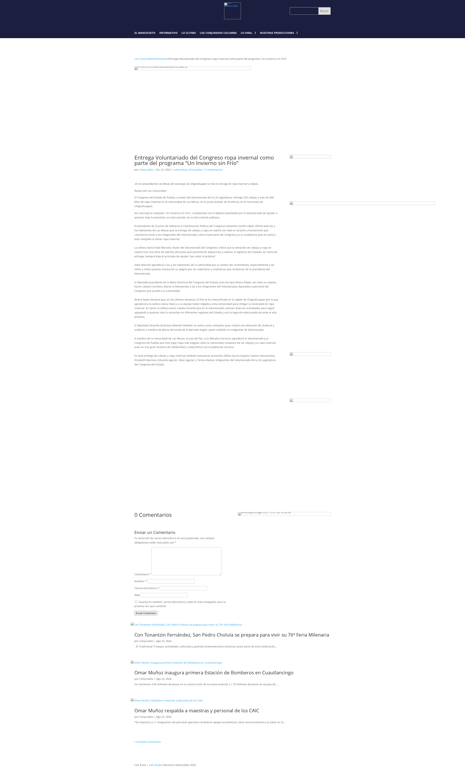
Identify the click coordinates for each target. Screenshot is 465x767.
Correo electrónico (146, 588)
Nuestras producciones (277, 33)
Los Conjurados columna (218, 33)
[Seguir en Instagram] (146, 11)
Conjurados (146, 169)
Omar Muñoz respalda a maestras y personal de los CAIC (196, 710)
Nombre (140, 581)
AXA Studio (156, 765)
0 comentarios (214, 169)
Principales (195, 169)
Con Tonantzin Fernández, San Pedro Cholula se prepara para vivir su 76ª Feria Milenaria (231, 634)
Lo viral (246, 33)
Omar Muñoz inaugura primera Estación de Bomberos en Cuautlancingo (214, 672)
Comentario (142, 574)
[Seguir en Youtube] (162, 11)
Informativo (168, 33)
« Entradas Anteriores (147, 742)
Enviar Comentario (146, 613)
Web (137, 595)
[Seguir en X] (154, 11)
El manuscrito (144, 33)
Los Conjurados (143, 59)
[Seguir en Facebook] (137, 11)
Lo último (188, 33)
